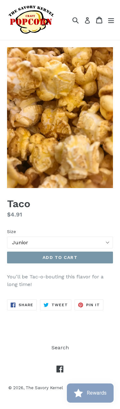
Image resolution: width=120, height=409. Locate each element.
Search (60, 348)
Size (11, 231)
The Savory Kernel (44, 387)
